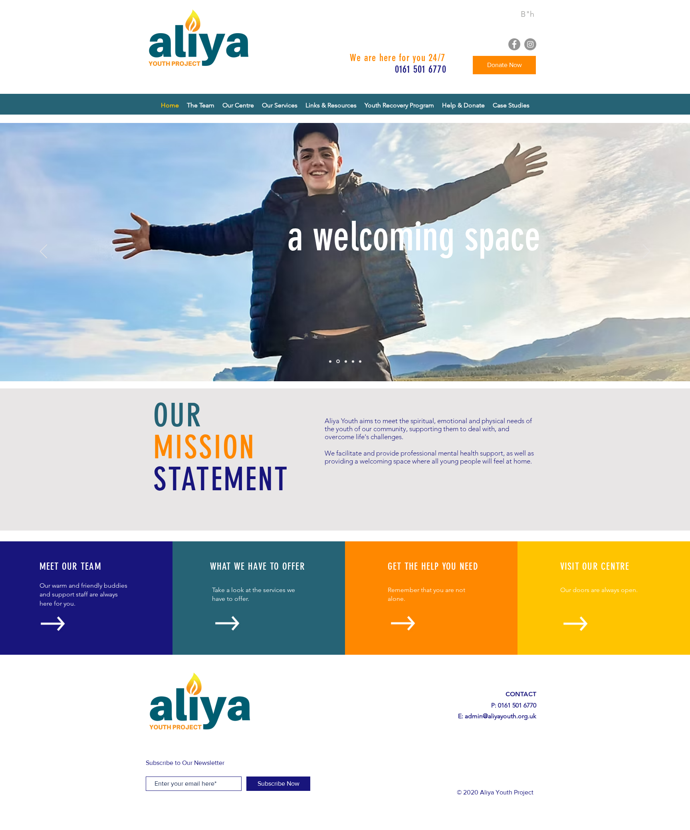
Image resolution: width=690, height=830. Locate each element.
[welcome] (330, 361)
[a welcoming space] (338, 361)
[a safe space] (346, 361)
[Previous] (43, 251)
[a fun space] (353, 361)
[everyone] (360, 361)
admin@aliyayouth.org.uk (500, 716)
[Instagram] (530, 44)
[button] (331, 105)
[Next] (646, 251)
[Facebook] (514, 44)
